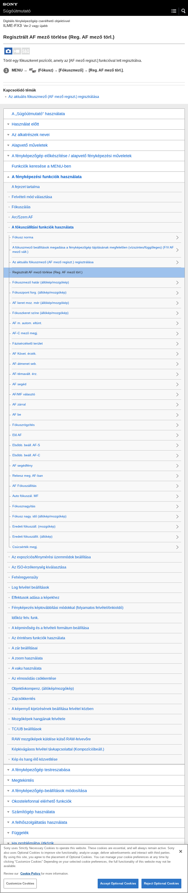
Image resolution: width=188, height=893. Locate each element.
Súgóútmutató (17, 11)
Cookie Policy (30, 873)
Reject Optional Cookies (161, 883)
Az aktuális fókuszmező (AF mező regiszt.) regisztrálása (53, 97)
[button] (183, 11)
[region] (94, 868)
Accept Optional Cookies (118, 883)
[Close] (181, 851)
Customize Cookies (20, 883)
